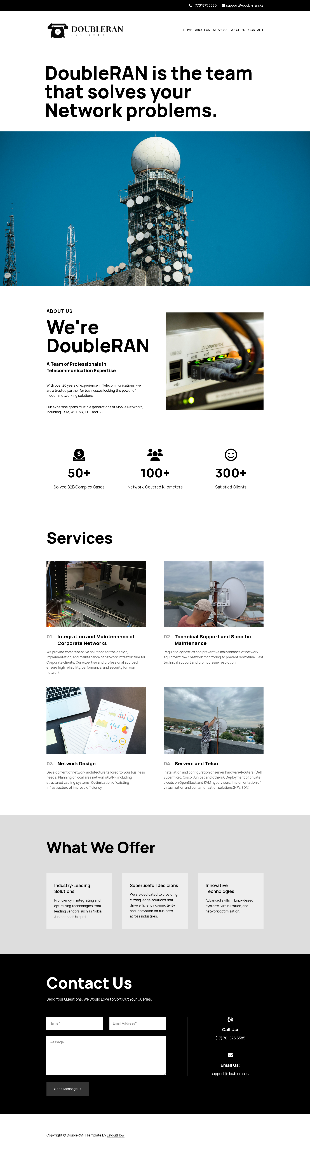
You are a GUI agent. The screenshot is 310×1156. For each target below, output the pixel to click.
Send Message (66, 1089)
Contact (256, 30)
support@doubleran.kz (245, 5)
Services (220, 30)
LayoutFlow (116, 1135)
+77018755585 (205, 5)
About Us (202, 30)
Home (187, 30)
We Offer (238, 30)
